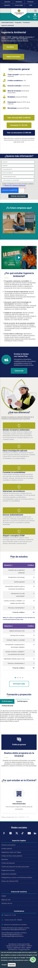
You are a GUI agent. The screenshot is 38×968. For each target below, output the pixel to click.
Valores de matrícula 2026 (9, 881)
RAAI (30, 5)
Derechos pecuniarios (8, 845)
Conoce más (19, 371)
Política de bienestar (8, 863)
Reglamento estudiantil (8, 874)
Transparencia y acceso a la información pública (16, 877)
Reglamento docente (8, 870)
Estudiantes (19, 1)
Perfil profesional (7, 705)
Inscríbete (10, 47)
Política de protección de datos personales (15, 867)
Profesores (30, 1)
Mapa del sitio (6, 900)
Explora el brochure (13, 56)
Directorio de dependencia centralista (15, 924)
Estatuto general (6, 848)
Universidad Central (7, 22)
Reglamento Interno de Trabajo (11, 852)
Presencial (26, 22)
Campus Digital (19, 5)
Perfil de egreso (22, 701)
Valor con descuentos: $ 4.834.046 (19, 133)
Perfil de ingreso (7, 701)
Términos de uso (6, 903)
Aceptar (4, 965)
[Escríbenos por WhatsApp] (33, 959)
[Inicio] (19, 13)
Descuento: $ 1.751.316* (19, 125)
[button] (15, 677)
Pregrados (18, 22)
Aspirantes (7, 1)
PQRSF (3, 896)
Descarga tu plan (19, 684)
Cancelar (12, 964)
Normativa (4, 859)
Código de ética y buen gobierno (11, 856)
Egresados (7, 5)
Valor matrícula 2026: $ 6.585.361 (19, 118)
